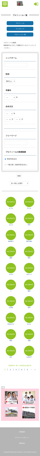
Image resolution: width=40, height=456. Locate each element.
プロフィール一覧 (20, 34)
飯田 (29, 291)
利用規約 (22, 432)
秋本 (29, 225)
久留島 (11, 307)
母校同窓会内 (12, 159)
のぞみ (11, 274)
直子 (11, 357)
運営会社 (22, 443)
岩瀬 (29, 340)
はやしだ (29, 274)
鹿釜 (11, 258)
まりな (11, 208)
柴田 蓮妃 (29, 241)
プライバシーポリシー (22, 437)
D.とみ (29, 208)
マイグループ (20, 29)
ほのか (29, 324)
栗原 (11, 340)
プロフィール (20, 23)
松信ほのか (11, 324)
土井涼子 (29, 357)
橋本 (29, 258)
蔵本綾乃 (11, 241)
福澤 (29, 307)
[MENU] (5, 2)
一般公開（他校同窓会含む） (17, 165)
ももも (11, 225)
